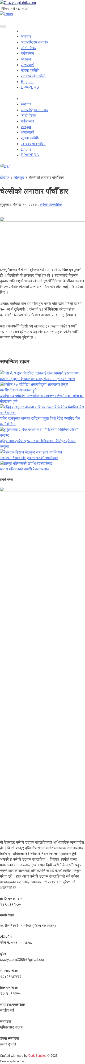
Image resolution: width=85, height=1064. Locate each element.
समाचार (26, 37)
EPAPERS (30, 87)
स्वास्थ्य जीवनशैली (33, 76)
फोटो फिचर (28, 48)
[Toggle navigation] (3, 26)
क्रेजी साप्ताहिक (51, 205)
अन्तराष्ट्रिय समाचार (34, 42)
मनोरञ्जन (27, 53)
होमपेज (4, 178)
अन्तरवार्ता (27, 65)
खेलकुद (26, 59)
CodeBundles (37, 1055)
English (27, 82)
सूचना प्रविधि (30, 70)
